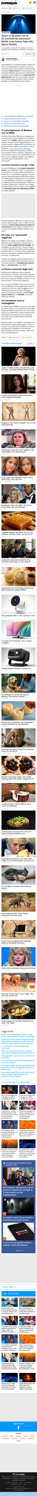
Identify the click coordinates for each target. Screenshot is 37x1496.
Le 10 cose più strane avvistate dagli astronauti (14, 1047)
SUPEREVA (22, 1480)
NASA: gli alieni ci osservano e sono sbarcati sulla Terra (17, 1057)
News (8, 12)
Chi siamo (7, 1482)
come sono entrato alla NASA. (20, 148)
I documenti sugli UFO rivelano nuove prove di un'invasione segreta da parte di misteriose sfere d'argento (18, 1074)
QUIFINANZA (31, 1478)
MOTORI (18, 1436)
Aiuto (24, 1484)
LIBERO (4, 1476)
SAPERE (32, 1436)
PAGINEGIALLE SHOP (25, 1476)
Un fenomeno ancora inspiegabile (16, 126)
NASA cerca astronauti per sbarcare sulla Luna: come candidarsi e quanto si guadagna (18, 1035)
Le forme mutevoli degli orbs (14, 123)
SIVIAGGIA (24, 1478)
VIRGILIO (8, 1476)
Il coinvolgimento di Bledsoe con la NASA (18, 116)
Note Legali (14, 1482)
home (3, 12)
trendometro (13, 1294)
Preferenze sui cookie (16, 1484)
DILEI (20, 1478)
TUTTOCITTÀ (15, 1478)
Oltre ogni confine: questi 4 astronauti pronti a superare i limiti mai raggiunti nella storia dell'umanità (18, 1067)
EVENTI (18, 1441)
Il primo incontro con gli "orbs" (14, 118)
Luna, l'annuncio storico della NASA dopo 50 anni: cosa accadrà (18, 1062)
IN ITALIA (23, 1438)
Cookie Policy (28, 1482)
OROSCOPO (5, 1438)
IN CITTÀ (14, 1438)
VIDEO (25, 1436)
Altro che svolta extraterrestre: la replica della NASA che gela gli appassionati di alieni (17, 1052)
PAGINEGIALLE (15, 1476)
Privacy (21, 1482)
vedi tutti (19, 1250)
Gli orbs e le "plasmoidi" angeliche (16, 121)
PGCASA (33, 1476)
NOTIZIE (4, 1436)
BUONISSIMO (15, 1480)
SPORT (12, 1436)
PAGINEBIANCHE (7, 1478)
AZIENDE (31, 1438)
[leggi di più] (34, 59)
